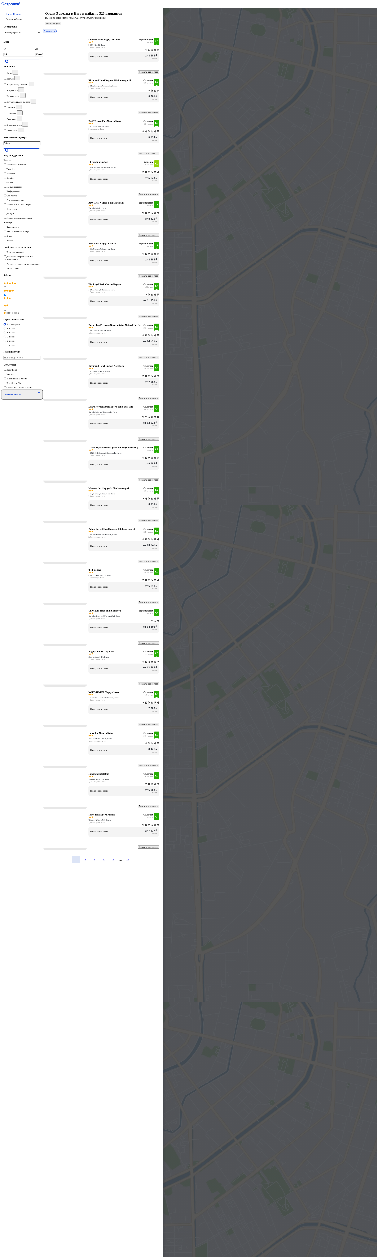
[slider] (6, 61)
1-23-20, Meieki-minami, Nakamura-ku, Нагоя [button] (105, 453)
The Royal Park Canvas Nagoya (104, 284)
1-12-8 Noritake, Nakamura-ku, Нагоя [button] (102, 167)
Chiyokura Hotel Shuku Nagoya (104, 610)
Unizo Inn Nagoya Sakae (100, 733)
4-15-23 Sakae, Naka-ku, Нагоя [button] (99, 575)
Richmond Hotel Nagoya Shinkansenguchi (109, 80)
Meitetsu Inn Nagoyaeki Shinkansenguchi (109, 488)
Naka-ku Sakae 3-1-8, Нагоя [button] (98, 657)
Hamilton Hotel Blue (98, 774)
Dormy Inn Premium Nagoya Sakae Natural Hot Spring (115, 325)
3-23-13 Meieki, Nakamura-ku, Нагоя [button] (101, 290)
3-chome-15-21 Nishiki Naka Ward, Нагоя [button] (103, 698)
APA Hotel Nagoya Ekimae (102, 243)
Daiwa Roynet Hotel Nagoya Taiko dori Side (110, 406)
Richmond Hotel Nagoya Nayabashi (106, 366)
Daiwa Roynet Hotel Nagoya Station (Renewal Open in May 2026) (115, 447)
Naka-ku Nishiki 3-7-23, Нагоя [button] (99, 820)
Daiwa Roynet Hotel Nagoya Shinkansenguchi (111, 529)
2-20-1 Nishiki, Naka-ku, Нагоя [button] (99, 331)
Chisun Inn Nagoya (98, 162)
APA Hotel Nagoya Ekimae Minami (106, 202)
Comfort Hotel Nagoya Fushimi (104, 39)
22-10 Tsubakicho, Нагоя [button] (97, 208)
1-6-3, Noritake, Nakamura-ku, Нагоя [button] (101, 494)
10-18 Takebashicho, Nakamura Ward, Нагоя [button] (104, 616)
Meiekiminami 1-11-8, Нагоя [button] (98, 779)
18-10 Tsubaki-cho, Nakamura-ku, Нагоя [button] (103, 412)
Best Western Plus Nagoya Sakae (104, 121)
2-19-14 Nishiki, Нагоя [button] (96, 45)
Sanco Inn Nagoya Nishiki (101, 814)
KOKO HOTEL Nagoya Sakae (103, 692)
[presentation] (22, 32)
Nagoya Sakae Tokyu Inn (101, 651)
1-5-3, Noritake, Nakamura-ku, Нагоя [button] (101, 249)
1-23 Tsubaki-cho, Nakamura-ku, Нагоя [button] (102, 535)
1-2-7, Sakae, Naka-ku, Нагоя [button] (99, 371)
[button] (22, 16)
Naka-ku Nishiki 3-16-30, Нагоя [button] (100, 739)
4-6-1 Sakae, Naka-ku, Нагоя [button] (98, 127)
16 (128, 859)
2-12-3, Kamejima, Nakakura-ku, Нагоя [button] (102, 86)
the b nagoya (94, 570)
